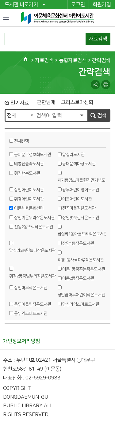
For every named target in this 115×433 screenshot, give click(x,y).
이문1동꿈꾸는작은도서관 (83, 269)
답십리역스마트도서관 (80, 304)
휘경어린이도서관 (29, 199)
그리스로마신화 (77, 102)
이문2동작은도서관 (78, 278)
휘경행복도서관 (27, 173)
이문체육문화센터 (29, 208)
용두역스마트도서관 (30, 313)
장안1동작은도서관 (78, 243)
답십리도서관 (73, 154)
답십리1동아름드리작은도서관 (82, 234)
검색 (101, 115)
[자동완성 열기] (81, 115)
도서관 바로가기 (21, 4)
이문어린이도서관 (77, 199)
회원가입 (102, 4)
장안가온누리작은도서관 (34, 217)
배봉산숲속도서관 (29, 163)
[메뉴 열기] (6, 17)
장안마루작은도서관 (30, 287)
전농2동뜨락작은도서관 (33, 226)
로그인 (78, 4)
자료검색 (98, 39)
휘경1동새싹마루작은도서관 (81, 260)
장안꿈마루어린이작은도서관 (81, 294)
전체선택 (21, 141)
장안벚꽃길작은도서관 (80, 217)
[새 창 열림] (105, 84)
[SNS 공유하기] (95, 84)
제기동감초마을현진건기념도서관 (85, 180)
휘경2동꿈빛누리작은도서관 (32, 276)
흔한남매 (46, 102)
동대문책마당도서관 (78, 163)
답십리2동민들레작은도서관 (32, 250)
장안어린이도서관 (29, 189)
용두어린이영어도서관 (80, 189)
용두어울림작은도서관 (32, 304)
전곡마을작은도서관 (78, 208)
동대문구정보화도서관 (32, 154)
